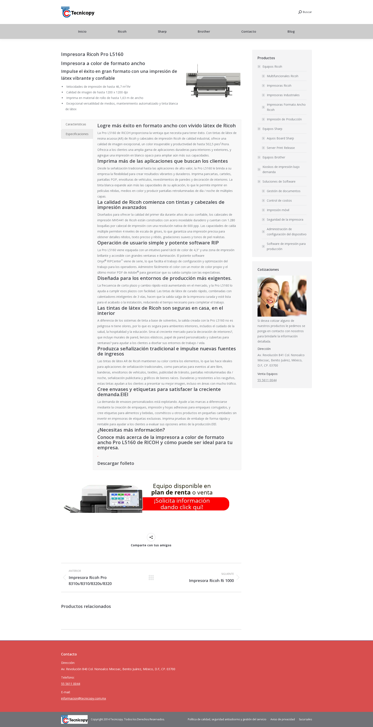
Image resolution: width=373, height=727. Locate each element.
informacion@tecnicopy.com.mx (83, 698)
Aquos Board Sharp (280, 138)
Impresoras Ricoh (279, 85)
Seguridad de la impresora (285, 219)
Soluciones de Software (279, 181)
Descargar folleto (115, 463)
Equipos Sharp (272, 129)
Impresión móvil (278, 210)
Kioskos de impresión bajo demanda (281, 169)
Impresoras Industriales (283, 95)
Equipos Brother (273, 157)
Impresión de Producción (284, 119)
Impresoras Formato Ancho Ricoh (286, 107)
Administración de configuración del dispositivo (287, 231)
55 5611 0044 (267, 380)
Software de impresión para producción (286, 246)
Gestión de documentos (283, 191)
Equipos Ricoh (272, 66)
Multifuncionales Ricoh (282, 76)
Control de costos (279, 200)
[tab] (77, 124)
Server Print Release (281, 148)
